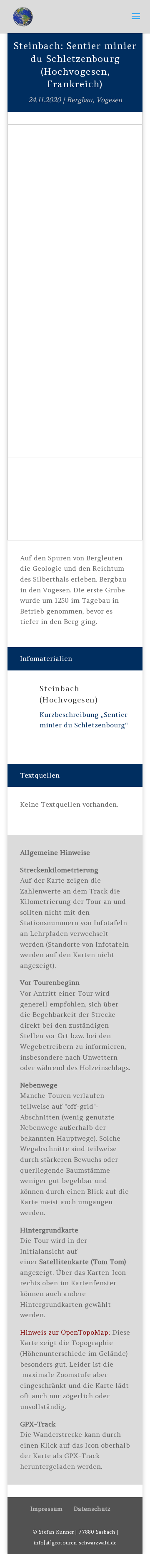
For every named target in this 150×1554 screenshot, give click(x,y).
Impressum (46, 1508)
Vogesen (109, 100)
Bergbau (79, 100)
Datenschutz (92, 1508)
